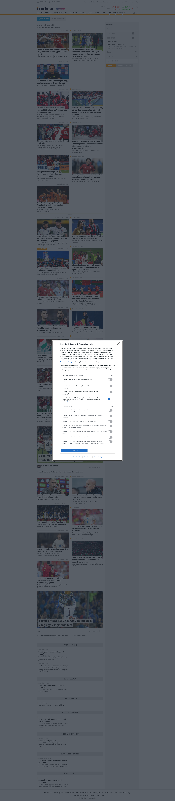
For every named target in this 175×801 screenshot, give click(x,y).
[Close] (119, 344)
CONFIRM (74, 450)
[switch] (110, 379)
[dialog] (87, 400)
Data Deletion (77, 457)
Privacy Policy (98, 457)
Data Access (87, 457)
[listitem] (87, 376)
